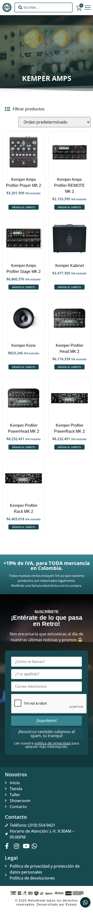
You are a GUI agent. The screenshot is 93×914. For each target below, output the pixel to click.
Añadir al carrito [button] (23, 207)
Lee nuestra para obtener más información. (46, 745)
